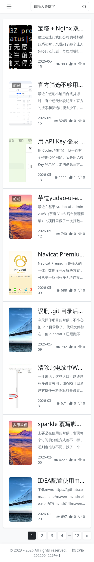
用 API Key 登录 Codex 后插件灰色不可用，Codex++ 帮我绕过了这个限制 (61, 141)
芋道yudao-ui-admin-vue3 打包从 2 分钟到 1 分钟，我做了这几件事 (60, 198)
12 (77, 535)
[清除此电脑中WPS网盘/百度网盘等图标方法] (20, 386)
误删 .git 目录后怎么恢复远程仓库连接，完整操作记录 (61, 311)
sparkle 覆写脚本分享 (60, 424)
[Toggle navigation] (9, 6)
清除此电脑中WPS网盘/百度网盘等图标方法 (61, 367)
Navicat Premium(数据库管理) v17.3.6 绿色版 (61, 254)
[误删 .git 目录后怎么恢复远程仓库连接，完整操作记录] (20, 330)
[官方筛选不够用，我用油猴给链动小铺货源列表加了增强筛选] (20, 103)
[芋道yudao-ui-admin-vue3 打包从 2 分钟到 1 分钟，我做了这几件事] (20, 217)
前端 (16, 85)
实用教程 (20, 424)
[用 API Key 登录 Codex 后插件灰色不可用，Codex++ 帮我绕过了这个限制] (20, 160)
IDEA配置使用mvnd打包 (60, 480)
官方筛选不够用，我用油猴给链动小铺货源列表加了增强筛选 (61, 84)
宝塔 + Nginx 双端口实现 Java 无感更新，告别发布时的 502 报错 (61, 28)
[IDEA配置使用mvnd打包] (20, 499)
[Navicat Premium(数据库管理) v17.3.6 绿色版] (20, 273)
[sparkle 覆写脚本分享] (20, 443)
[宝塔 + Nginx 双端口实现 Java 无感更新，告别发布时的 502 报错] (20, 47)
